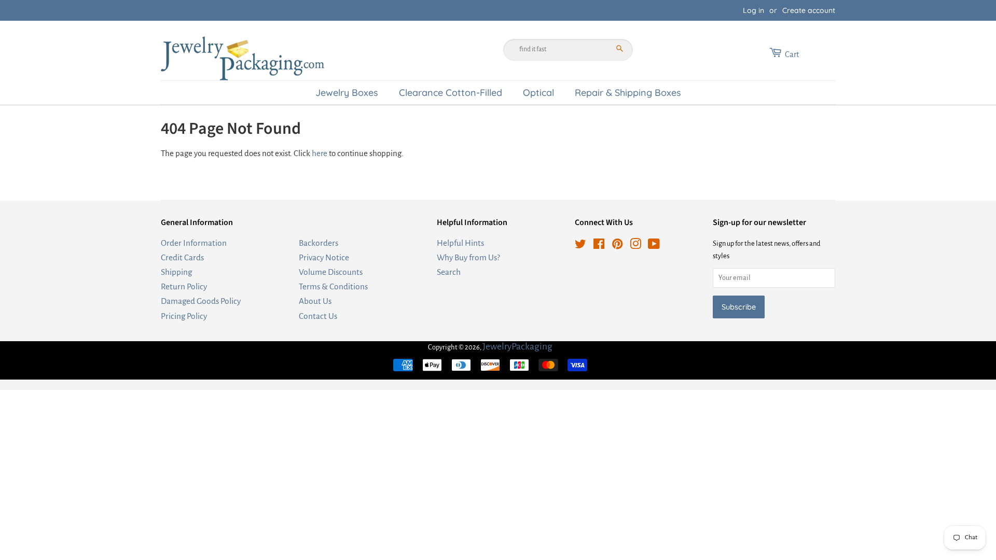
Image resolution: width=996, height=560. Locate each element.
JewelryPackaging (517, 346)
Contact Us (318, 316)
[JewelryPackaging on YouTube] (654, 245)
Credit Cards (182, 257)
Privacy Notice (324, 257)
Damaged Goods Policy (201, 301)
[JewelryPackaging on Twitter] (580, 245)
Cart (792, 54)
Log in (753, 10)
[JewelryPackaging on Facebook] (599, 245)
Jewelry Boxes (346, 92)
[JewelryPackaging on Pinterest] (617, 245)
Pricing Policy (184, 316)
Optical (538, 92)
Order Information (194, 243)
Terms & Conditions (333, 286)
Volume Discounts (331, 272)
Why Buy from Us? (468, 257)
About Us (315, 301)
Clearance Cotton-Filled (450, 92)
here (319, 153)
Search (449, 272)
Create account (808, 10)
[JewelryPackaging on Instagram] (635, 245)
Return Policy (184, 286)
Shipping (176, 272)
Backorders (318, 243)
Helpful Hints (460, 243)
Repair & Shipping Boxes (628, 92)
